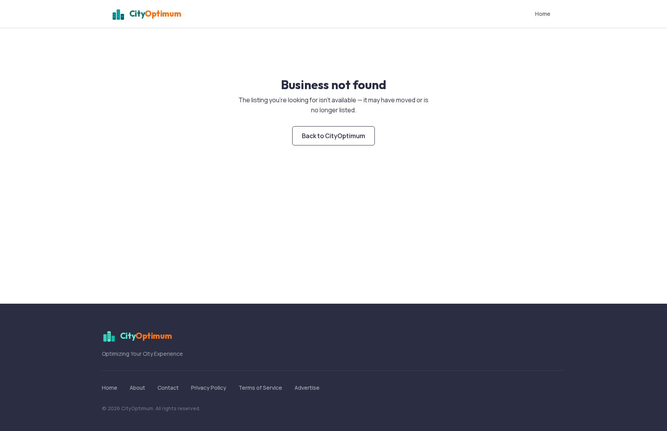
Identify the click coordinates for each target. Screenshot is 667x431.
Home (542, 13)
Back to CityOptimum (333, 136)
